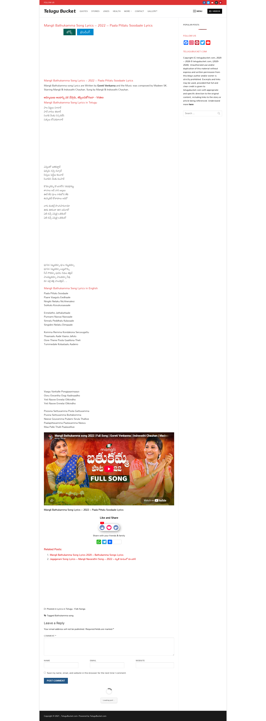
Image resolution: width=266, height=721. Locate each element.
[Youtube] (212, 2)
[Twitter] (208, 2)
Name (47, 660)
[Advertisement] (109, 58)
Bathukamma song (64, 615)
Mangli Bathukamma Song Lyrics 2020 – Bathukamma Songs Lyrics (86, 555)
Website (140, 660)
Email (93, 660)
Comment (50, 636)
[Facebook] (204, 2)
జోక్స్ (69, 32)
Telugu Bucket (60, 11)
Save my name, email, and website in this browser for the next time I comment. (86, 673)
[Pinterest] (220, 2)
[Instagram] (216, 2)
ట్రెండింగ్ (85, 32)
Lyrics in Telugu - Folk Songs (71, 609)
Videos (216, 11)
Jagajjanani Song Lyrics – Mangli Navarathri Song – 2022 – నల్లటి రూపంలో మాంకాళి (93, 559)
